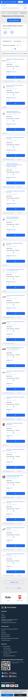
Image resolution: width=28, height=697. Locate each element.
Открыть (20, 1)
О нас (2, 614)
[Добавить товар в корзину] (15, 77)
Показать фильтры (14, 20)
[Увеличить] (13, 68)
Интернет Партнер (5, 636)
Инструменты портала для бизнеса (9, 629)
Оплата (3, 630)
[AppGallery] (13, 676)
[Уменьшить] (7, 68)
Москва (4, 5)
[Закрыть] (25, 2)
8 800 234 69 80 (6, 648)
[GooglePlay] (13, 673)
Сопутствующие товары (8, 81)
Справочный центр (5, 640)
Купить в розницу (5, 634)
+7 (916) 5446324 (23, 5)
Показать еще (14, 582)
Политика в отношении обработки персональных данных (9, 620)
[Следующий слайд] (24, 597)
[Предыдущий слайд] (3, 597)
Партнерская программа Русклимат (9, 638)
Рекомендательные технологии (8, 622)
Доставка (3, 632)
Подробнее (20, 695)
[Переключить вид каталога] (12, 49)
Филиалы (3, 617)
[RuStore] (4, 676)
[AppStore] (4, 673)
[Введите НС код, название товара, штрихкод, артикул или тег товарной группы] (14, 8)
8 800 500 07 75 (6, 654)
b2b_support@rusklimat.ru (9, 655)
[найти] (25, 8)
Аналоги (19, 81)
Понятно (7, 695)
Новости (3, 615)
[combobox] (18, 41)
